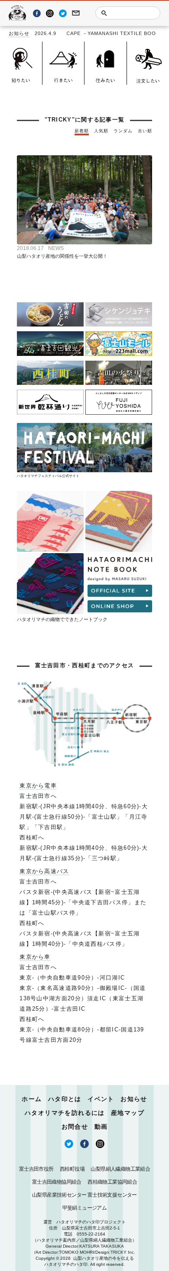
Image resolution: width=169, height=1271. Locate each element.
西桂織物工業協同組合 (112, 1182)
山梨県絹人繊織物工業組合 (120, 1169)
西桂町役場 (72, 1169)
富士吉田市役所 (36, 1169)
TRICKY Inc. (122, 1252)
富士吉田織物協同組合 (56, 1182)
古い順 (145, 130)
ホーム (32, 1098)
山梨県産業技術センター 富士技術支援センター (84, 1195)
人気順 (101, 130)
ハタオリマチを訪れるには (65, 1112)
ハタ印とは (64, 1098)
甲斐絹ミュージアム (84, 1208)
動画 (101, 1126)
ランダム (123, 130)
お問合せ (75, 1126)
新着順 (82, 130)
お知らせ (19, 33)
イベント (101, 1098)
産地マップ (127, 1112)
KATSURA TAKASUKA (101, 1246)
